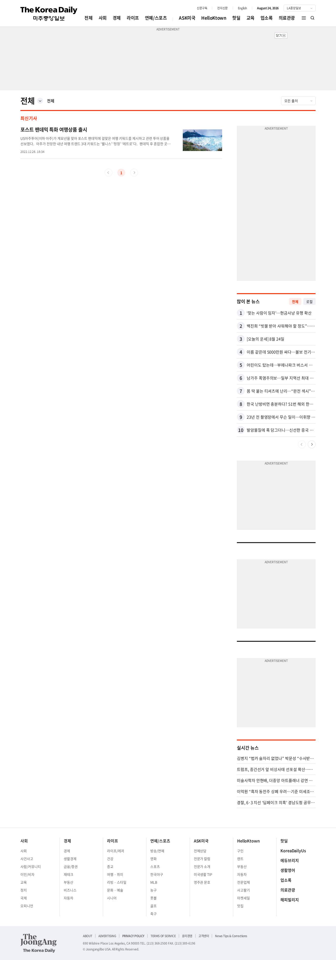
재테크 (68, 874)
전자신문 (222, 8)
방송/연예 (157, 850)
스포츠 (155, 866)
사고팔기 (243, 890)
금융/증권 (71, 866)
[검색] (313, 18)
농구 (153, 890)
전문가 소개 (202, 866)
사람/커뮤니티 (30, 866)
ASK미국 (187, 17)
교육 (250, 17)
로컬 (309, 301)
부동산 (68, 882)
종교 (110, 866)
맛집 (240, 905)
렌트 (240, 858)
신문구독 (202, 8)
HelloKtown (213, 17)
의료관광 (287, 17)
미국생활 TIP (203, 874)
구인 (240, 850)
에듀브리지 (289, 860)
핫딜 (236, 17)
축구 (153, 913)
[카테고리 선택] (40, 101)
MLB (153, 882)
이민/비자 (27, 874)
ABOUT (87, 936)
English (242, 8)
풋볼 (153, 897)
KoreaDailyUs (293, 850)
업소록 (266, 17)
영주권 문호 (202, 882)
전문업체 (243, 882)
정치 (23, 890)
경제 (117, 17)
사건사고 (26, 858)
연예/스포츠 (156, 17)
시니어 (112, 897)
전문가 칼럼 (202, 858)
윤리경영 (187, 936)
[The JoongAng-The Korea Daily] (38, 943)
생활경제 (70, 858)
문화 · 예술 (115, 890)
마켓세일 (243, 897)
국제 (23, 897)
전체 (88, 17)
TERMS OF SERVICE (163, 936)
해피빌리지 (289, 900)
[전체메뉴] (304, 18)
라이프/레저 (115, 850)
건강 (110, 858)
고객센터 (204, 936)
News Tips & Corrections (231, 936)
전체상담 (200, 850)
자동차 (68, 897)
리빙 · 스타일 (116, 882)
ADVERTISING (107, 936)
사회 (103, 17)
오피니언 (26, 905)
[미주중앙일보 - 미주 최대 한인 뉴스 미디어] (48, 14)
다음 (312, 444)
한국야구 (156, 874)
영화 (153, 858)
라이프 (133, 17)
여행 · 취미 (115, 874)
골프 (153, 905)
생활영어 (287, 870)
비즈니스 (70, 890)
